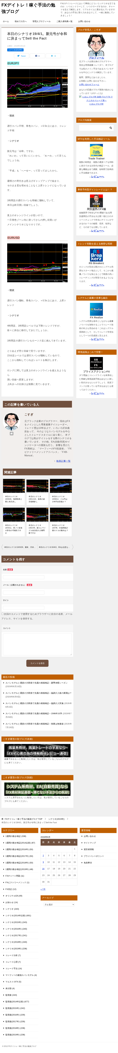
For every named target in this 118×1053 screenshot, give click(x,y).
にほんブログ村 (96, 104)
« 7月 (43, 889)
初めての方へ (21, 21)
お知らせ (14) (11, 902)
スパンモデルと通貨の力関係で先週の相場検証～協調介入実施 (34, 703)
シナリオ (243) (12, 909)
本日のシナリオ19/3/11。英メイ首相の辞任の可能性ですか (13, 529)
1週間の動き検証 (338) (15, 836)
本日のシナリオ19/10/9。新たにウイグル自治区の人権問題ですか (37, 529)
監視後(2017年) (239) (15, 1021)
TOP (23, 819)
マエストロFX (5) (13, 982)
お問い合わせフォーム (89, 84)
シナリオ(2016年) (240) (16, 929)
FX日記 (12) (10, 889)
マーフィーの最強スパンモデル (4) (21, 975)
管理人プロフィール (42, 21)
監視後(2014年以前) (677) (17, 1001)
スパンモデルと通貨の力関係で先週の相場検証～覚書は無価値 (34, 724)
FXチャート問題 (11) (14, 876)
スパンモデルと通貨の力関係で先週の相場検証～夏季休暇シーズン (36, 683)
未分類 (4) (10, 988)
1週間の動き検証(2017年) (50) (19, 856)
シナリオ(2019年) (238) (16, 948)
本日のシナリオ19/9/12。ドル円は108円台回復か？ (59, 499)
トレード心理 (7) (13, 962)
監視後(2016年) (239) (15, 1015)
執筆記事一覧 (63, 461)
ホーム (6, 21)
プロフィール (96, 57)
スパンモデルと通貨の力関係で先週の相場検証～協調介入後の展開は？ (38, 693)
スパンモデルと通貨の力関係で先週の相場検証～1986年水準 (33, 713)
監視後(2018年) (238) (15, 1028)
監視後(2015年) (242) (15, 1008)
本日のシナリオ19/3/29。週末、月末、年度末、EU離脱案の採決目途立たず (20, 547)
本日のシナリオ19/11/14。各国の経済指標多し (37, 499)
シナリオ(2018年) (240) (16, 942)
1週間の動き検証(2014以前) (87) (20, 843)
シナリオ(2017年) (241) (16, 935)
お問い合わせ (84, 21)
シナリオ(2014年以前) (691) (18, 915)
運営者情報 (89, 849)
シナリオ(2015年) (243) (16, 922)
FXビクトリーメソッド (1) (17, 882)
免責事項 (88, 863)
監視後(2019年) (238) (15, 1035)
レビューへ (97, 176)
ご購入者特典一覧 (64, 21)
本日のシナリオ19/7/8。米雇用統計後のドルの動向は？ (60, 527)
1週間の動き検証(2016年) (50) (19, 849)
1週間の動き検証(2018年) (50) (19, 863)
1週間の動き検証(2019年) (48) (19, 869)
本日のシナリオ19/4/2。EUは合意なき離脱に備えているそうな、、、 (56, 547)
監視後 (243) (11, 995)
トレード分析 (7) (13, 955)
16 (43, 869)
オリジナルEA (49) (13, 896)
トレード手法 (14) (13, 968)
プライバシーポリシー (94, 856)
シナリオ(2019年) (15, 50)
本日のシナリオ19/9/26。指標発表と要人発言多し (13, 499)
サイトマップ (90, 843)
